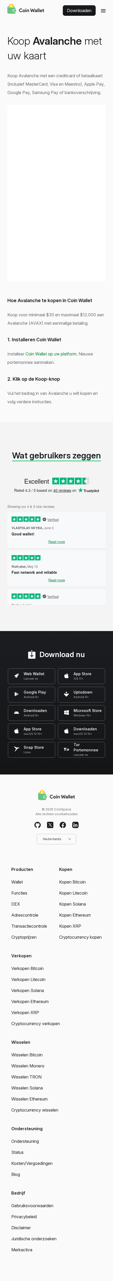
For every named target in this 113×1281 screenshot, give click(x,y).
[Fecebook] (63, 825)
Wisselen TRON (26, 1076)
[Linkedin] (75, 825)
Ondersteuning (25, 1141)
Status (17, 1152)
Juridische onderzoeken (33, 1238)
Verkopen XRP (25, 1012)
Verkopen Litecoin (28, 979)
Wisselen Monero (27, 1065)
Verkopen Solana (27, 990)
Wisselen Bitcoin (27, 1054)
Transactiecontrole (29, 926)
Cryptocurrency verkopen (35, 1023)
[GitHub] (37, 825)
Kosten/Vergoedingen (32, 1163)
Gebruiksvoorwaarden (32, 1205)
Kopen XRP (70, 926)
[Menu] (103, 10)
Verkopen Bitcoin (27, 968)
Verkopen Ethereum (30, 1001)
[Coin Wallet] (25, 9)
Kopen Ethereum (75, 915)
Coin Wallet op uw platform (50, 354)
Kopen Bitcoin (72, 882)
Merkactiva (21, 1249)
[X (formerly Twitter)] (50, 825)
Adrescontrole (24, 915)
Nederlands (52, 839)
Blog (15, 1174)
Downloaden (79, 10)
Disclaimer (21, 1227)
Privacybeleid (24, 1216)
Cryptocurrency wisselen (34, 1110)
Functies (19, 893)
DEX (15, 904)
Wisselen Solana (27, 1088)
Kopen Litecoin (73, 893)
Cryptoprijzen (24, 937)
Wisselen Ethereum (29, 1099)
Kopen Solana (72, 904)
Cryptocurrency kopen (80, 937)
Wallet (17, 882)
